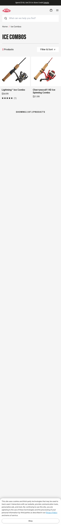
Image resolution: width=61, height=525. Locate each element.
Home (5, 26)
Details (44, 3)
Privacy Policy (51, 512)
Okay (30, 521)
